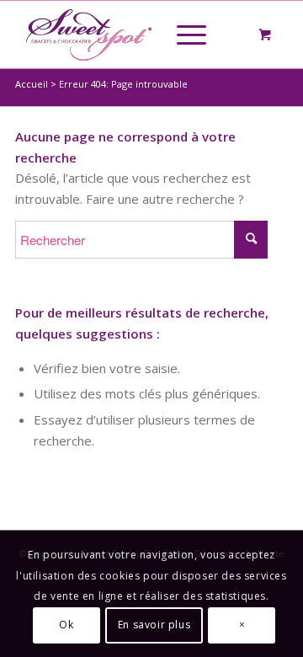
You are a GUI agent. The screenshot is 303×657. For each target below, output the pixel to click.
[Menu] (183, 34)
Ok (66, 624)
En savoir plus (154, 624)
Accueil (31, 83)
